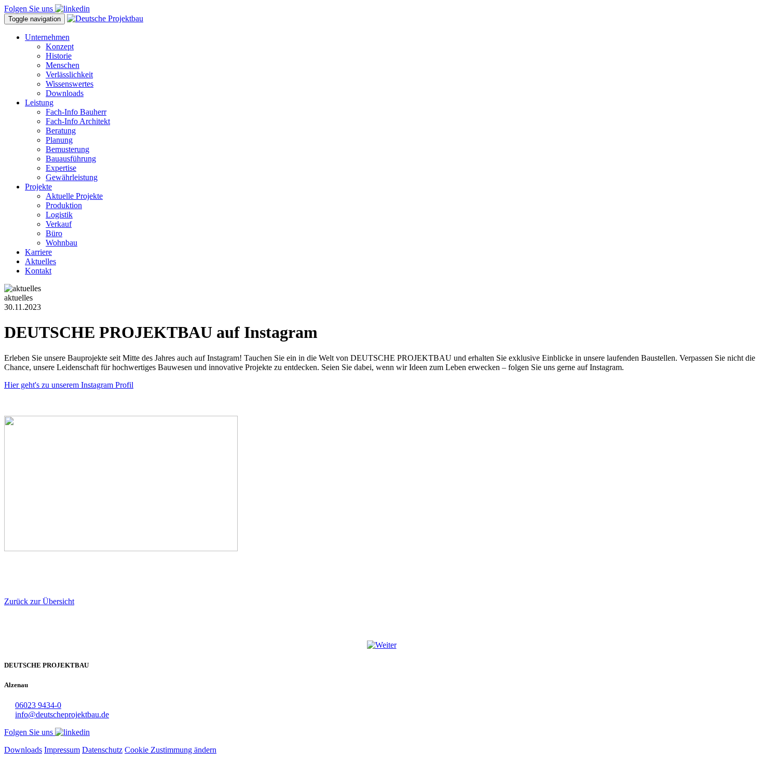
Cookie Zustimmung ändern (170, 749)
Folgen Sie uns (29, 8)
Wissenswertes (69, 83)
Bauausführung (71, 158)
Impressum (62, 749)
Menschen (62, 65)
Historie (59, 55)
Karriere (38, 252)
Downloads (65, 93)
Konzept (60, 46)
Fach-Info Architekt (78, 121)
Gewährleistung (72, 177)
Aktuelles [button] (40, 261)
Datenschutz (102, 749)
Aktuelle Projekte (74, 196)
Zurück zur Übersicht (39, 601)
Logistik (59, 214)
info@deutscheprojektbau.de (62, 714)
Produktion (64, 205)
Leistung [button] (39, 102)
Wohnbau (61, 242)
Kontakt (38, 270)
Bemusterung (67, 149)
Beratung (61, 130)
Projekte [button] (38, 186)
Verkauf (59, 224)
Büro (54, 233)
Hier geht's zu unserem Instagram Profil (68, 384)
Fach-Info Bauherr (76, 111)
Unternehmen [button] (47, 37)
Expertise (61, 168)
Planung (59, 139)
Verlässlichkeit (69, 74)
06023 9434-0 (38, 705)
